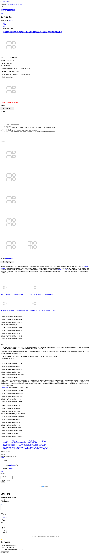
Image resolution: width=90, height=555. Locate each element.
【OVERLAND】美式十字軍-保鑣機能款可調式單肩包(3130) (15, 310)
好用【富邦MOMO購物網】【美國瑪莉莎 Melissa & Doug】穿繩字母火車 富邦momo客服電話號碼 (25, 447)
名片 (4, 26)
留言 (13, 465)
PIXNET (35, 536)
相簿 (4, 23)
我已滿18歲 (3, 552)
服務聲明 (57, 536)
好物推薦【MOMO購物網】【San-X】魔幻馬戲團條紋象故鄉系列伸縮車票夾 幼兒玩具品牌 (24, 445)
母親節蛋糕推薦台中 (63, 269)
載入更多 (2, 473)
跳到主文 (3, 13)
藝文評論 (11, 468)
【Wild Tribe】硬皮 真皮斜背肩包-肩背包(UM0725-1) (41, 294)
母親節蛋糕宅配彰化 (10, 258)
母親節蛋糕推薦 (4, 387)
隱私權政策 (52, 536)
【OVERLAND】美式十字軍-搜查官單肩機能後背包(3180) (42, 310)
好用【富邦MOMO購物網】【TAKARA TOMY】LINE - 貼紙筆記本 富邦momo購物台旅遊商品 (24, 441)
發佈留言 (2, 481)
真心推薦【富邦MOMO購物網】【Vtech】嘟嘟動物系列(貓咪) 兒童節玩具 (20, 442)
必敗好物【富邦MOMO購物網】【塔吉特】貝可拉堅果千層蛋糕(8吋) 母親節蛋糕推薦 (32, 32)
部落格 (4, 24)
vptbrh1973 (3, 457)
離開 (7, 552)
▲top (2, 471)
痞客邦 (10, 465)
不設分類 (11, 20)
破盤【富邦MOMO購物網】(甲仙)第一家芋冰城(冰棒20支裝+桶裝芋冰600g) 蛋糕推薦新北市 (24, 444)
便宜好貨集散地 (8, 10)
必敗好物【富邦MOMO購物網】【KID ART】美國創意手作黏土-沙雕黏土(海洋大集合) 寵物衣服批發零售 (27, 449)
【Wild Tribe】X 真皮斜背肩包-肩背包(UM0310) (12, 294)
